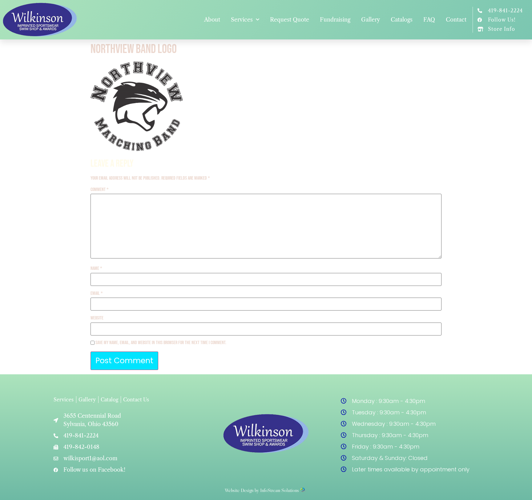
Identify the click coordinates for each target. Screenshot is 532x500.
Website (97, 318)
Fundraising (335, 19)
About (212, 19)
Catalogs (402, 19)
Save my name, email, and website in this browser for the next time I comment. (160, 342)
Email (97, 293)
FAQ (429, 19)
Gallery (370, 19)
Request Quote (289, 19)
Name (96, 268)
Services (242, 19)
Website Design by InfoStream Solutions (262, 490)
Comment (100, 189)
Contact (456, 19)
